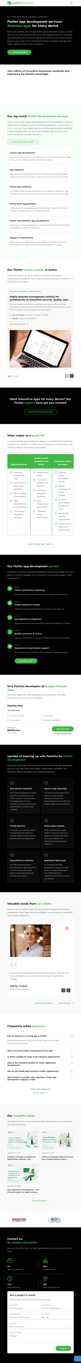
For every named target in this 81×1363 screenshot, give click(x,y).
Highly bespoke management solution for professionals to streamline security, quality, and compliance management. (39, 299)
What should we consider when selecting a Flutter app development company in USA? (31, 1078)
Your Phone (45, 1314)
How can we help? (16, 1332)
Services (13, 1323)
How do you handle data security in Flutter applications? (33, 1071)
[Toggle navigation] (71, 3)
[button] (40, 940)
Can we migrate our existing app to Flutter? (27, 1036)
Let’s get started (19, 52)
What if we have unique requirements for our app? (30, 1051)
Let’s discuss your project (23, 142)
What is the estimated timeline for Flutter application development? (31, 1064)
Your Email (46, 1305)
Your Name (14, 1305)
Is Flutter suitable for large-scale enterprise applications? (33, 1057)
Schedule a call (26, 661)
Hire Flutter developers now (40, 412)
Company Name (15, 1314)
